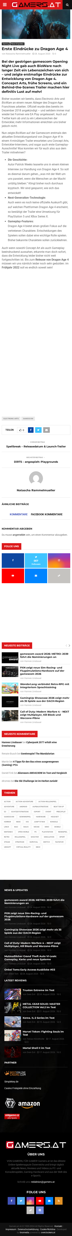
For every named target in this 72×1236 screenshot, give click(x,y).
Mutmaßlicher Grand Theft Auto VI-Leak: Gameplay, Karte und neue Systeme (30, 958)
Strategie (19, 842)
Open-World (23, 832)
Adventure (9, 807)
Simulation (49, 837)
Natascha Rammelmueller (18, 54)
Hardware (41, 817)
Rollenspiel (20, 837)
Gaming (6, 44)
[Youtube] (40, 1201)
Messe (36, 827)
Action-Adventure (24, 802)
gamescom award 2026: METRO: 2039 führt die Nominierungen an (44, 655)
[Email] (49, 1201)
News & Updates (17, 44)
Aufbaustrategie (40, 807)
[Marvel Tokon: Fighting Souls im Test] (12, 1035)
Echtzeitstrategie (20, 812)
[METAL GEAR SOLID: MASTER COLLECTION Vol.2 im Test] (12, 1007)
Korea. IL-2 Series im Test (39, 1017)
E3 (5, 812)
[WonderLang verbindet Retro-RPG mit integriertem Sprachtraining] (10, 688)
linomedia (24, 1232)
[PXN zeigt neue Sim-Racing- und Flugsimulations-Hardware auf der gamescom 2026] (10, 671)
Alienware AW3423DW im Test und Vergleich (42, 773)
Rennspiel (62, 832)
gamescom (28, 419)
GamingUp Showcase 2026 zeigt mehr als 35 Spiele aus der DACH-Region (44, 699)
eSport (37, 812)
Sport (62, 837)
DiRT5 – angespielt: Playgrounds (36, 461)
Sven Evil (31, 1011)
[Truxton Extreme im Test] (12, 994)
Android (23, 807)
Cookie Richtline (47, 1229)
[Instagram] (30, 1201)
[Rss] (59, 1201)
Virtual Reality (23, 847)
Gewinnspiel (25, 817)
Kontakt (58, 1226)
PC (35, 832)
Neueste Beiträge (17, 645)
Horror (7, 822)
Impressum (11, 1229)
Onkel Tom (14, 974)
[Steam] (30, 1210)
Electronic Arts (11, 419)
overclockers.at (48, 1232)
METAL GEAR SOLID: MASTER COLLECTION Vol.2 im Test (41, 1005)
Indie (18, 822)
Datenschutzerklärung (28, 1229)
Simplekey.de (11, 1081)
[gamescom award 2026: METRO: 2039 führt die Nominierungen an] (10, 657)
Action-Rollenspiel (47, 802)
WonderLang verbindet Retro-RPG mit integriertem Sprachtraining (44, 686)
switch (46, 842)
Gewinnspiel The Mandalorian (37, 753)
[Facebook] (11, 1201)
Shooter (35, 837)
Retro (6, 837)
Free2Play (61, 812)
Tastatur (59, 842)
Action (7, 802)
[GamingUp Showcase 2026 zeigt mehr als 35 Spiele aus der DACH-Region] (10, 701)
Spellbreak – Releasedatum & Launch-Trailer (36, 446)
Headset (55, 817)
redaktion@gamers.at (43, 1181)
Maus (25, 827)
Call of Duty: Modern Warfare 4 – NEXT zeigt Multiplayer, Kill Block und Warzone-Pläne (44, 714)
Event (48, 812)
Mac (16, 827)
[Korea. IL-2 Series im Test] (12, 1021)
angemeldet (19, 534)
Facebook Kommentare (46, 514)
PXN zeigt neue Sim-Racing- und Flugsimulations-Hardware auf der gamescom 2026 (42, 670)
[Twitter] (21, 1201)
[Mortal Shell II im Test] (12, 1051)
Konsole (54, 822)
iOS (27, 822)
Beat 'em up (59, 807)
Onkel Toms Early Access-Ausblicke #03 (29, 969)
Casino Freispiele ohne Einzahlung (22, 1088)
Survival (34, 842)
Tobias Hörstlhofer (35, 1039)
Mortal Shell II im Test (36, 1048)
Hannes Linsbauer (32, 661)
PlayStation (47, 832)
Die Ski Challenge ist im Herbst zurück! (36, 781)
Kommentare (18, 514)
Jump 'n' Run (39, 822)
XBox (38, 847)
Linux (6, 827)
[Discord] (40, 1210)
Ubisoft (7, 847)
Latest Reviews (15, 980)
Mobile (57, 827)
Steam (7, 842)
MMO (47, 827)
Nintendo (8, 832)
